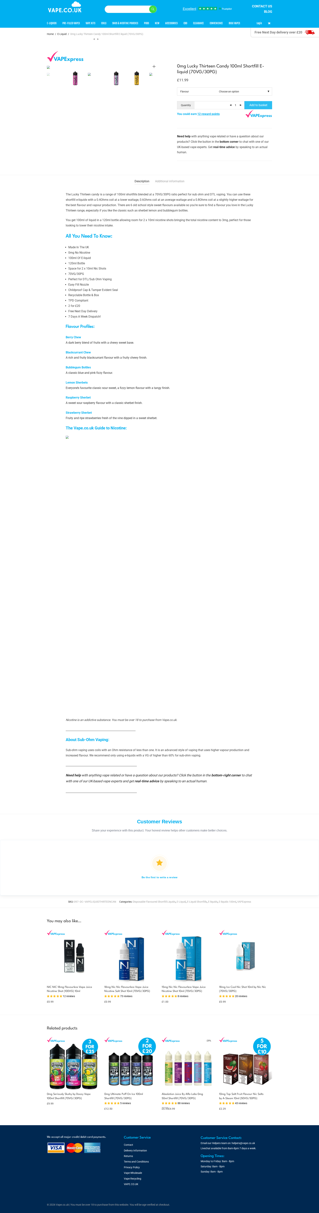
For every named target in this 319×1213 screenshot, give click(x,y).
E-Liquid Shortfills (197, 901)
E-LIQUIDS (51, 23)
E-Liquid (62, 34)
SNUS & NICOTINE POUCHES (125, 23)
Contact (128, 1144)
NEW (157, 23)
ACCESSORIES (171, 23)
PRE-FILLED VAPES (71, 23)
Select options (53, 1103)
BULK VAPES (234, 23)
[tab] (142, 181)
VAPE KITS (90, 23)
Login (259, 23)
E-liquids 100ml (227, 901)
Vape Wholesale (133, 1172)
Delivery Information (135, 1150)
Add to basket (258, 105)
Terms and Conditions (136, 1161)
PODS (146, 23)
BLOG (268, 11)
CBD (185, 23)
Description (142, 181)
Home (50, 34)
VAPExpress (244, 901)
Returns (128, 1156)
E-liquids (213, 901)
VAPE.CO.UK (131, 1184)
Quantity (186, 105)
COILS (103, 23)
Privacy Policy (132, 1167)
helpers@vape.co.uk (243, 1143)
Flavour (184, 91)
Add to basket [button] (53, 1001)
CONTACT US (262, 6)
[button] (153, 9)
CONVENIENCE (216, 23)
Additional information (169, 181)
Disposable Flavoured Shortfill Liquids (154, 901)
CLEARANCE (198, 23)
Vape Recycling (132, 1178)
